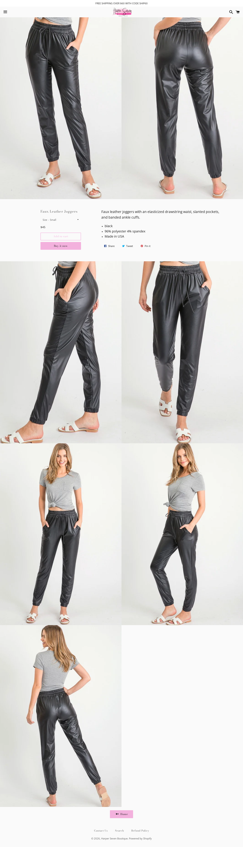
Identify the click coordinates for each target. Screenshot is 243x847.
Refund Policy (140, 830)
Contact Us (101, 830)
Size (45, 219)
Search (119, 830)
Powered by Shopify (140, 838)
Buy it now (61, 246)
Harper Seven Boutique (114, 838)
